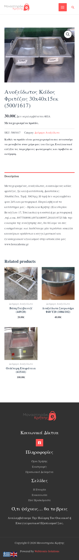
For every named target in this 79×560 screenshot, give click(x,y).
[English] (13, 554)
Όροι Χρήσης (39, 461)
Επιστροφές (39, 467)
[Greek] (6, 554)
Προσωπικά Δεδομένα (39, 472)
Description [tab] (11, 176)
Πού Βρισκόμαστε (39, 500)
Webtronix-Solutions (47, 551)
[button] (73, 7)
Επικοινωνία (39, 495)
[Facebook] (39, 442)
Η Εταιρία (39, 489)
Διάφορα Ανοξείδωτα (47, 132)
